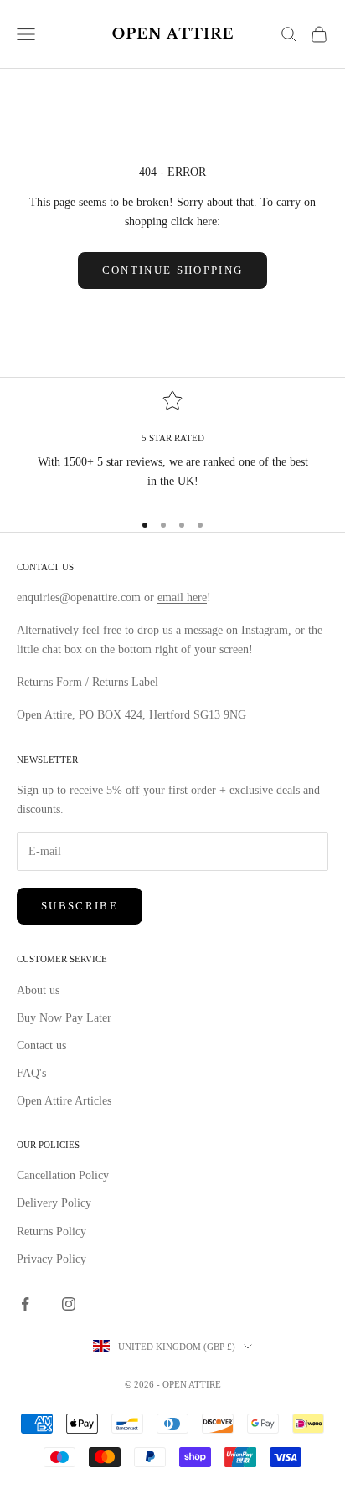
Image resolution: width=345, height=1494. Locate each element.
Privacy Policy (51, 1259)
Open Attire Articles (64, 1101)
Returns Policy (51, 1231)
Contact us (41, 1045)
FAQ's (31, 1073)
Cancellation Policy (63, 1175)
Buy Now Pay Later (64, 1018)
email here (182, 597)
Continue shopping (173, 270)
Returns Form (51, 682)
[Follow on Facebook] (25, 1304)
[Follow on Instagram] (68, 1304)
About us (38, 990)
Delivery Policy (54, 1203)
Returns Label (125, 682)
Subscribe (79, 905)
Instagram (264, 630)
